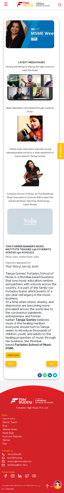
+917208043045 (14, 458)
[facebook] (40, 375)
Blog (5, 426)
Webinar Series (10, 429)
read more (13, 355)
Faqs (5, 443)
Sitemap (6, 440)
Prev (11, 363)
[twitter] (55, 375)
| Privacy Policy (9, 488)
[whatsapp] (45, 375)
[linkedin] (50, 375)
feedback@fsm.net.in (18, 465)
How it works (9, 419)
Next (52, 363)
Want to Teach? (10, 422)
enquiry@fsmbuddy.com (20, 461)
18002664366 (14, 454)
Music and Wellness (12, 436)
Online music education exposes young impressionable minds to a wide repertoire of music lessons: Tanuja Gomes (30, 153)
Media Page (8, 433)
